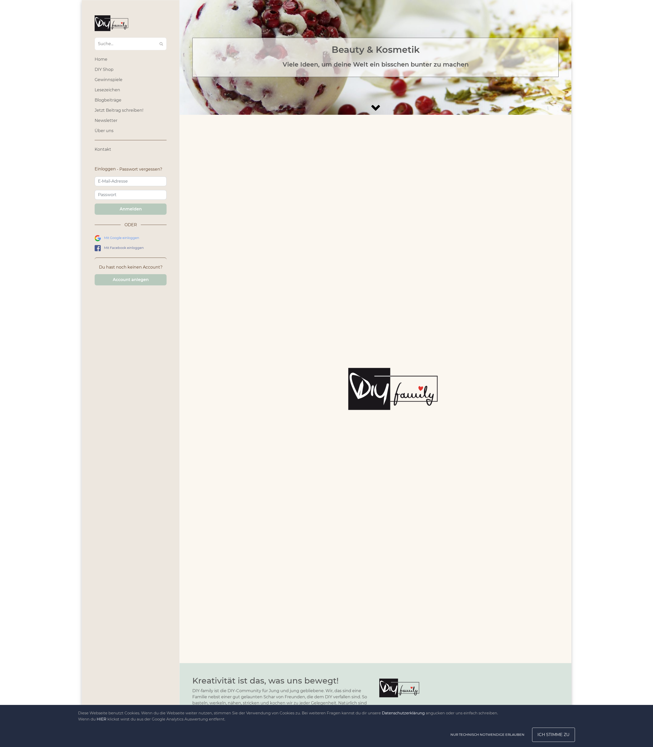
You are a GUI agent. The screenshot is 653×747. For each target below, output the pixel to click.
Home (101, 59)
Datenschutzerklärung (403, 713)
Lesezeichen (107, 89)
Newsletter (106, 120)
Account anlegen (131, 279)
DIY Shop (104, 69)
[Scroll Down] (375, 107)
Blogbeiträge (108, 100)
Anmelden (131, 209)
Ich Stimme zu (553, 734)
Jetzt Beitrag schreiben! (119, 110)
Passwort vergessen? (140, 169)
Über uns (104, 130)
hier (101, 719)
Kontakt (103, 149)
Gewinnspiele (108, 79)
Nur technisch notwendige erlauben (487, 734)
